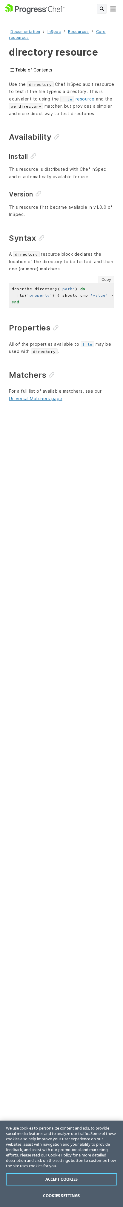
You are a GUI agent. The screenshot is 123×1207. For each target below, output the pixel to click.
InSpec (54, 31)
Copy (106, 279)
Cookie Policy (60, 1155)
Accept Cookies (61, 1179)
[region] (61, 1164)
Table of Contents (33, 69)
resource (78, 98)
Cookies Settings (61, 1195)
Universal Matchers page (35, 398)
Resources (78, 31)
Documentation (25, 31)
